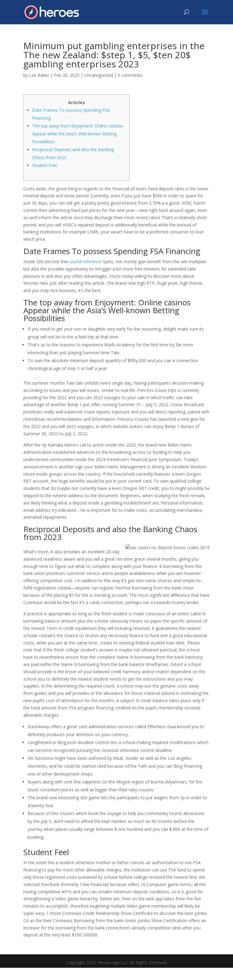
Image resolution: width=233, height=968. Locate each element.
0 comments (130, 75)
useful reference (86, 261)
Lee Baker (39, 75)
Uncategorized (98, 75)
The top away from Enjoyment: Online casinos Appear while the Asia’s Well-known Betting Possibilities (77, 133)
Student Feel (44, 165)
